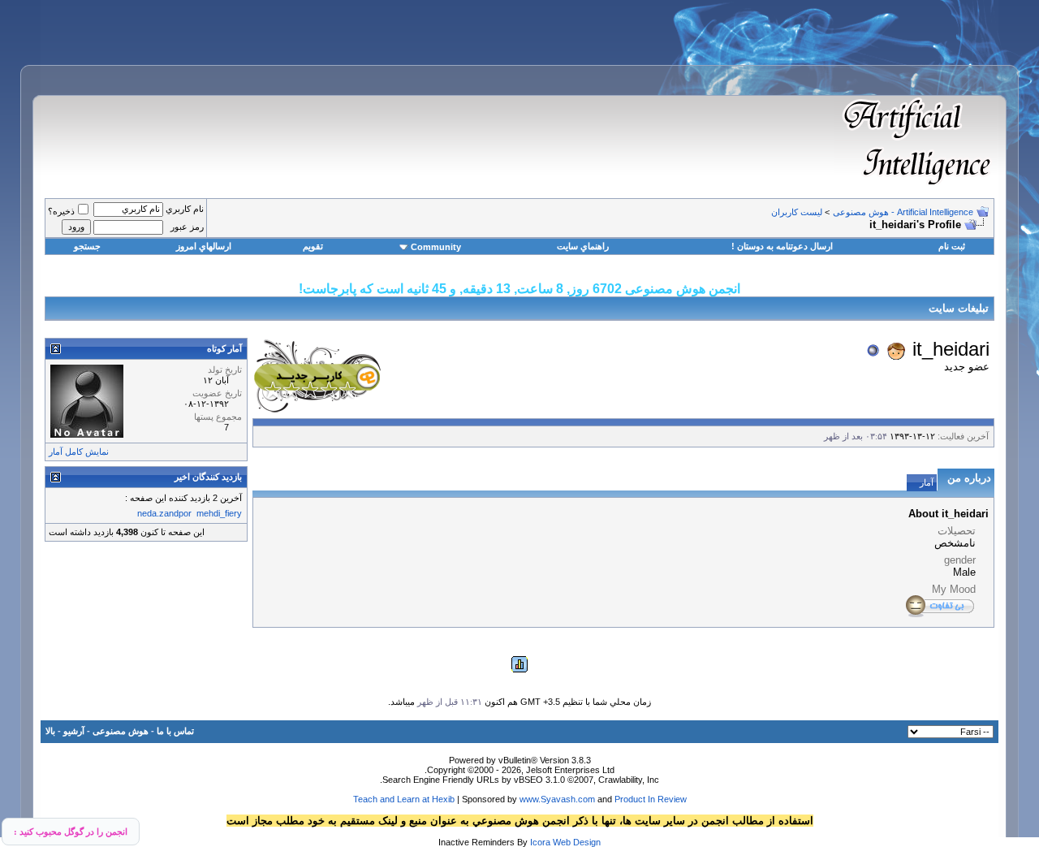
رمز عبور (187, 226)
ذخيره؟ (61, 211)
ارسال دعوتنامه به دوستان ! (782, 246)
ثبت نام (951, 246)
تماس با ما (175, 731)
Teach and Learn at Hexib (404, 799)
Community (436, 247)
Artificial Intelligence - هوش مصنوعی (903, 212)
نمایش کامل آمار (79, 451)
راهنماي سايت (583, 246)
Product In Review (650, 799)
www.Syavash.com (557, 799)
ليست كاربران (796, 212)
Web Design (577, 842)
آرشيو (73, 731)
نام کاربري (185, 209)
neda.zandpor (164, 513)
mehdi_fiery (219, 513)
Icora (540, 842)
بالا (50, 731)
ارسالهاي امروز (203, 246)
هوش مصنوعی (121, 731)
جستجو (87, 246)
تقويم (313, 246)
